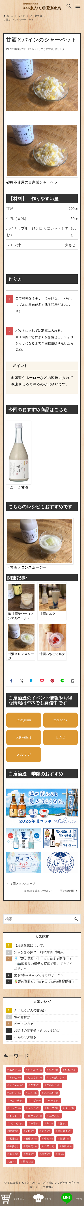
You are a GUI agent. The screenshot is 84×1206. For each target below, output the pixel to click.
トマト (15, 1115)
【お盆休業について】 (30, 945)
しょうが (35, 1077)
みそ (32, 1093)
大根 (30, 1131)
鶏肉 (28, 1161)
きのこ (15, 1077)
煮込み (31, 1138)
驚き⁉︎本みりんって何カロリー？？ (39, 975)
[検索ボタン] (69, 6)
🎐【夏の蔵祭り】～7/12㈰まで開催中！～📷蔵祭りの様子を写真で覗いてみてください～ (43, 963)
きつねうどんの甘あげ (30, 1010)
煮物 (13, 1138)
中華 (35, 1123)
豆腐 (49, 1146)
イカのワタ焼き (25, 1037)
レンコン (16, 1123)
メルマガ (23, 755)
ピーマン (35, 1115)
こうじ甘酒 (47, 49)
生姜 (13, 1146)
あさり (15, 1070)
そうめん (16, 1085)
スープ (52, 1108)
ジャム (33, 1108)
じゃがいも (57, 1077)
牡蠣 (64, 1138)
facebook (60, 720)
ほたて (15, 1093)
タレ (69, 1108)
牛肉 (48, 1138)
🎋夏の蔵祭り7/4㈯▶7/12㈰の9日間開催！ (44, 982)
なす (35, 1085)
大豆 (45, 1131)
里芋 (13, 1154)
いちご (70, 1070)
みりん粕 (51, 1093)
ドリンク (60, 49)
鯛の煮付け (22, 1017)
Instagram (23, 720)
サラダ (15, 1108)
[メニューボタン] (77, 6)
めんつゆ (16, 1100)
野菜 (30, 1154)
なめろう (53, 1085)
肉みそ (31, 1146)
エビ (36, 1100)
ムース (54, 1115)
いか (53, 1070)
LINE (60, 737)
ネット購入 (18, 1199)
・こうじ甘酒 (17, 487)
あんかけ (35, 1070)
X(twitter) (23, 737)
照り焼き (64, 1131)
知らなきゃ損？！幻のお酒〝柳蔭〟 (40, 952)
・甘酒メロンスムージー (26, 567)
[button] (11, 680)
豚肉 (67, 1146)
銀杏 (45, 1154)
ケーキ (53, 1100)
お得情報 (77, 1199)
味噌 (13, 1131)
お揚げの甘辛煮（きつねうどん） (38, 1030)
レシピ (35, 49)
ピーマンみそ (23, 1023)
